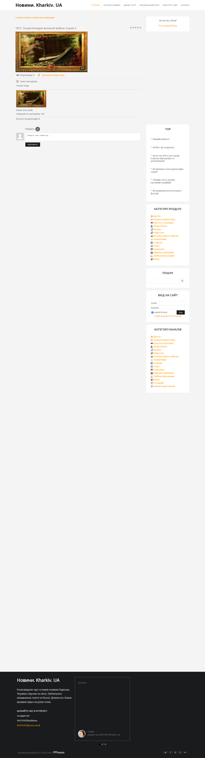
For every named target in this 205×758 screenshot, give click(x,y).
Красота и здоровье (163, 223)
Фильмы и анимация (44, 17)
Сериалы (157, 242)
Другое (157, 216)
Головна (19, 17)
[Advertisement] (168, 79)
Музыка (157, 229)
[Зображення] (31, 98)
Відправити (33, 144)
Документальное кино (53, 75)
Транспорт (159, 249)
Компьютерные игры (164, 219)
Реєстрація (164, 25)
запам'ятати (160, 312)
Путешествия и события (166, 236)
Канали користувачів (164, 386)
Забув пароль (161, 316)
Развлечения (159, 239)
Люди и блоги (160, 226)
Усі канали (158, 383)
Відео (29, 17)
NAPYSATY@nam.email (28, 725)
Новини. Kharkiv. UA (38, 5)
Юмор (156, 259)
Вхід (174, 25)
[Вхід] (37, 129)
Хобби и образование (164, 256)
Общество (158, 232)
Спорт (156, 246)
